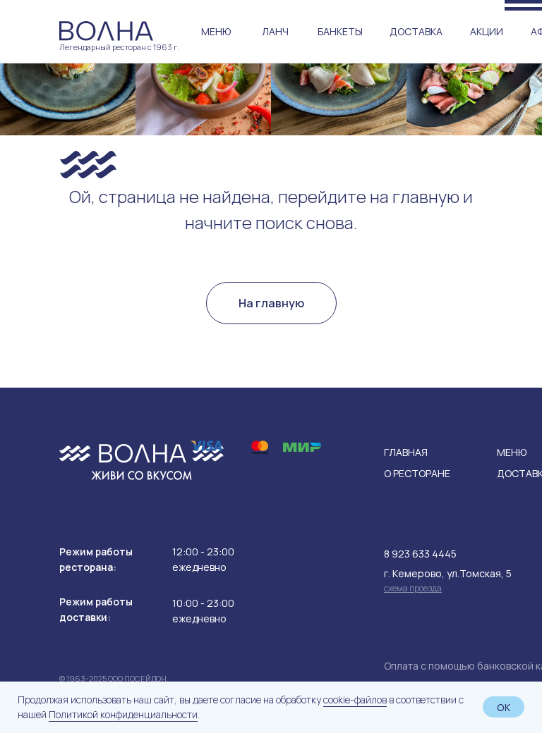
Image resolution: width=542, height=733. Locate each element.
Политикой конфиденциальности (123, 714)
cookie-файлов (355, 699)
